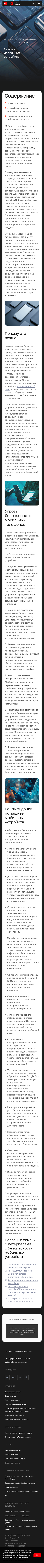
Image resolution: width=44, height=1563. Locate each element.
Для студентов (10, 1396)
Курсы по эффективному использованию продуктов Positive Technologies (20, 1409)
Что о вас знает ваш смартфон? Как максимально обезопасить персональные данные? (22, 1291)
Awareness (8, 39)
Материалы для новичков (14, 1415)
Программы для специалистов (16, 1419)
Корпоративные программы (15, 1404)
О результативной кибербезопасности (20, 1483)
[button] (39, 3)
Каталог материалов (12, 1400)
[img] (15, 3)
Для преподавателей (13, 1392)
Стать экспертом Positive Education (18, 1437)
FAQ (6, 1495)
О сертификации (11, 1487)
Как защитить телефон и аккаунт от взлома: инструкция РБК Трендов (20, 1273)
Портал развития (11, 1454)
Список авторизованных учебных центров (21, 1491)
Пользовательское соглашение (17, 1516)
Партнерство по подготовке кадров (18, 1433)
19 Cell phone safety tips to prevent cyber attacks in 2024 (22, 1300)
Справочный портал (12, 1463)
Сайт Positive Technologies (15, 1459)
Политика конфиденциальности (17, 1511)
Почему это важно (16, 102)
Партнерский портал (13, 1450)
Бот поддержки (10, 1370)
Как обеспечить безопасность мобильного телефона (23, 1266)
